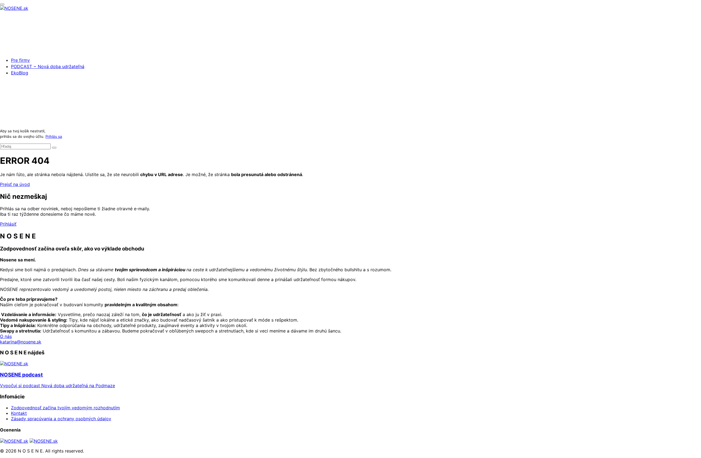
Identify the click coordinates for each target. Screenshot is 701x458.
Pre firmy (20, 60)
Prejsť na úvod (15, 184)
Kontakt (19, 413)
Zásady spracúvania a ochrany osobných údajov (61, 418)
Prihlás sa (53, 136)
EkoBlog (19, 72)
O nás (6, 336)
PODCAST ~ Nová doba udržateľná (47, 66)
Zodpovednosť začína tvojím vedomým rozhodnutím (65, 407)
